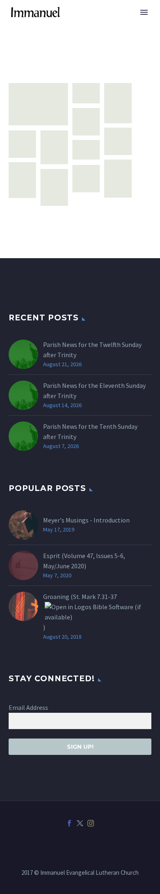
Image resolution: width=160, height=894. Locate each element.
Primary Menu (144, 12)
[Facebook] (69, 823)
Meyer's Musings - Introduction (86, 520)
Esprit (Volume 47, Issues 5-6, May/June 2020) (84, 561)
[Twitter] (80, 823)
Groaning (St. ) (80, 611)
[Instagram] (90, 823)
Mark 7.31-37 (99, 596)
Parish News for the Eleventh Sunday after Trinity (94, 390)
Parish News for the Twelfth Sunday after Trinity (92, 349)
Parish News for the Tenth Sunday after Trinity (90, 431)
